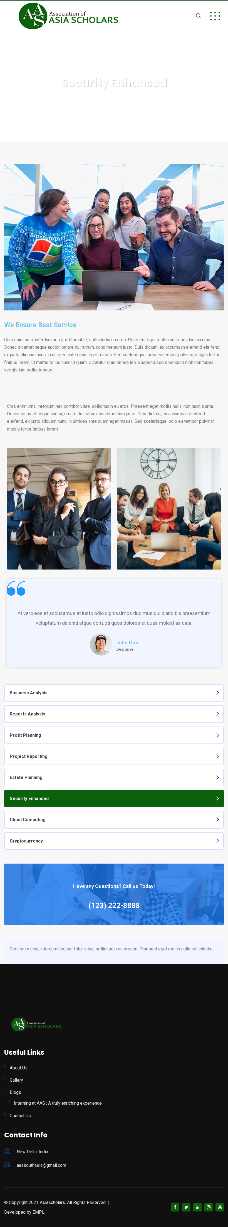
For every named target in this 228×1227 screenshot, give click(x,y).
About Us (19, 1068)
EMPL (38, 1212)
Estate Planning (26, 777)
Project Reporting (29, 756)
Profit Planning (25, 735)
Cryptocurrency (26, 841)
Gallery (16, 1080)
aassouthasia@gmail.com (41, 1165)
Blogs (15, 1092)
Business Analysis (29, 692)
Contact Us (20, 1115)
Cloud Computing (28, 819)
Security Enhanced (29, 798)
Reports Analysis (27, 714)
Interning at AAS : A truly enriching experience (58, 1103)
